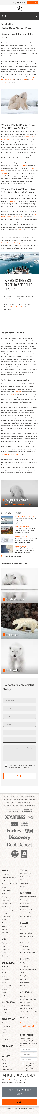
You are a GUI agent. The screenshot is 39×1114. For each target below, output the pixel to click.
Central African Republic (9, 877)
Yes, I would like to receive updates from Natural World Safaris (22, 766)
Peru (3, 996)
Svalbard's (4, 173)
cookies (9, 1080)
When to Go (24, 946)
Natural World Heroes (27, 943)
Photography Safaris (26, 916)
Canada (4, 1009)
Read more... (19, 523)
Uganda (4, 926)
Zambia (4, 929)
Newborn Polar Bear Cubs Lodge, (11, 243)
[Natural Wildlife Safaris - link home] (19, 8)
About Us (23, 926)
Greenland (18, 392)
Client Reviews (25, 982)
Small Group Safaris (26, 910)
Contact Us (32, 3)
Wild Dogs (23, 870)
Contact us (28, 1025)
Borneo (4, 943)
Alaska (4, 1006)
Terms (22, 973)
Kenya (4, 894)
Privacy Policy (24, 976)
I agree (19, 1101)
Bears (4, 1060)
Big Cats (4, 1063)
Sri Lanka (5, 956)
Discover (24, 922)
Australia (5, 1049)
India (3, 946)
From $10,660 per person (22, 542)
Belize (4, 970)
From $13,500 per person (22, 533)
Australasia (7, 1045)
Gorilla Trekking (7, 1070)
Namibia (5, 907)
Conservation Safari (26, 913)
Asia (4, 939)
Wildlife (6, 1056)
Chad (4, 881)
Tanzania (5, 923)
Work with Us (24, 966)
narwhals (20, 230)
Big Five (4, 1066)
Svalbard (24, 79)
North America (8, 1002)
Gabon (4, 887)
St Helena (5, 920)
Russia (4, 953)
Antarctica (5, 1023)
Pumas (22, 886)
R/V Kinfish (11, 299)
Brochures (23, 963)
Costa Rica (5, 979)
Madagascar (6, 897)
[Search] (2, 3)
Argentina (5, 966)
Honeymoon (24, 900)
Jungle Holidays (25, 903)
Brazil (4, 973)
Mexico (4, 992)
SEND (19, 776)
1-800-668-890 (32, 1012)
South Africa (6, 916)
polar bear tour (12, 201)
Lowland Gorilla (25, 876)
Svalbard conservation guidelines (11, 454)
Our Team (23, 930)
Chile (3, 976)
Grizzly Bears (24, 883)
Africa (5, 870)
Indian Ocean (6, 890)
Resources (25, 959)
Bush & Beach (24, 906)
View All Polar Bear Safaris (13, 556)
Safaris (22, 939)
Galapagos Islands (8, 986)
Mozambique (6, 903)
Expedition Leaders (26, 936)
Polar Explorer (24, 165)
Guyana (4, 989)
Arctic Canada (6, 1026)
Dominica (5, 1012)
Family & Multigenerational (29, 897)
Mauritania (5, 900)
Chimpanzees (24, 880)
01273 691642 (27, 1003)
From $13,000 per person (22, 552)
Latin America (8, 962)
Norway (4, 1036)
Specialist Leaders (26, 933)
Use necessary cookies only (19, 1092)
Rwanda (4, 913)
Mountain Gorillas (26, 873)
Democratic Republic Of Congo (12, 884)
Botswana (5, 874)
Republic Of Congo (8, 910)
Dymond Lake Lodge (17, 307)
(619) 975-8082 (27, 1009)
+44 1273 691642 (30, 1006)
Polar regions (8, 1019)
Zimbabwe (5, 933)
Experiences (25, 893)
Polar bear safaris (30, 465)
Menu (4, 16)
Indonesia (5, 949)
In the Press (24, 979)
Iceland (4, 1033)
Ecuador (4, 983)
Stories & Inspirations (27, 949)
